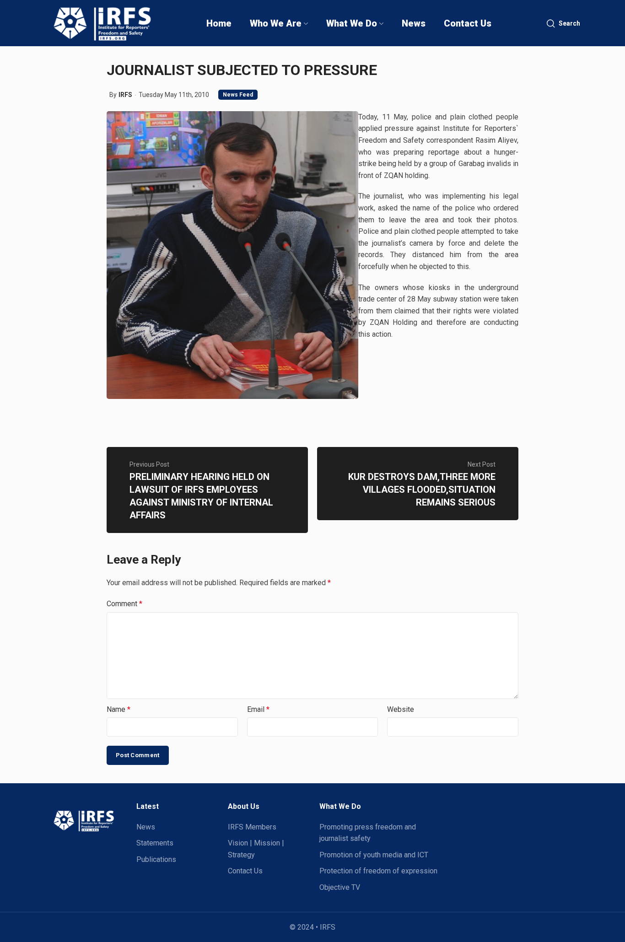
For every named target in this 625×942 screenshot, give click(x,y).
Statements (154, 843)
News (145, 827)
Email (258, 709)
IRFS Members (252, 827)
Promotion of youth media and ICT (373, 854)
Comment (124, 603)
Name (118, 709)
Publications (156, 859)
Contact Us (245, 871)
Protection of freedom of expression (378, 871)
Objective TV (339, 887)
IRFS (125, 94)
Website (400, 709)
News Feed (238, 95)
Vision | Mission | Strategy (256, 849)
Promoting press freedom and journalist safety (367, 833)
